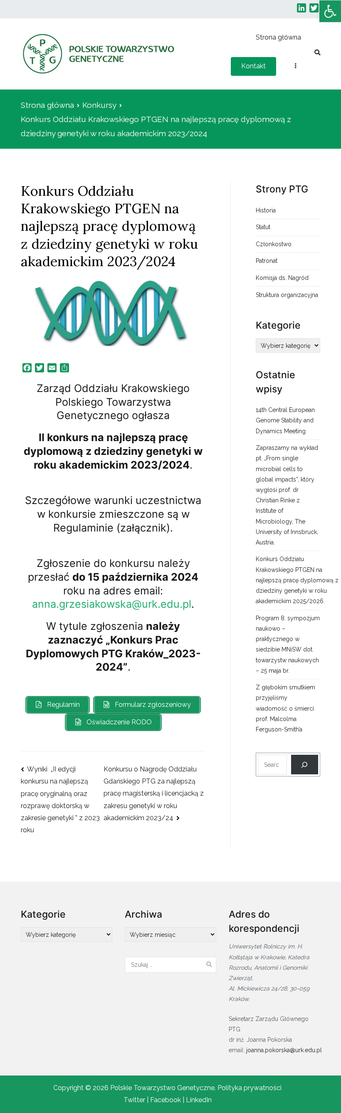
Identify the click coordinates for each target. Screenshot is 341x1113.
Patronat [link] (266, 260)
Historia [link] (266, 210)
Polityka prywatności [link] (249, 1088)
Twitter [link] (134, 1100)
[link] (330, 11)
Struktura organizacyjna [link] (287, 295)
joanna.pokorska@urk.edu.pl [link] (284, 1050)
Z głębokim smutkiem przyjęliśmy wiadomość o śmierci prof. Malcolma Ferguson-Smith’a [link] (285, 708)
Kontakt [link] (253, 66)
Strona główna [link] (278, 37)
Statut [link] (263, 227)
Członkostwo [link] (274, 244)
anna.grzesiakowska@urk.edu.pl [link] (111, 604)
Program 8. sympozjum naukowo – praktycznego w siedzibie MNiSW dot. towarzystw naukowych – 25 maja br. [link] (288, 644)
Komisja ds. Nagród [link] (282, 278)
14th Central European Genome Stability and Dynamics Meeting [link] (285, 420)
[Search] (304, 764)
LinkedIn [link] (199, 1100)
